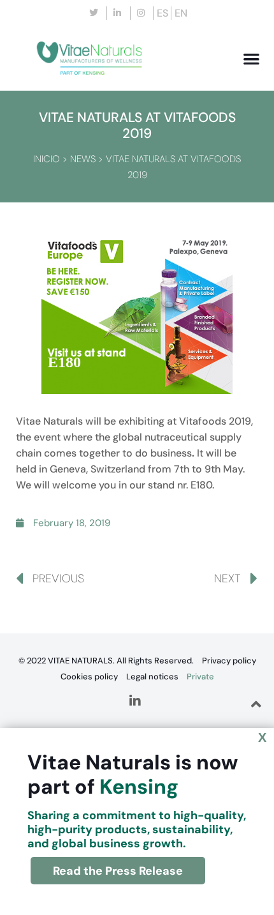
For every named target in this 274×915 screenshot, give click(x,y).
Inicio (46, 159)
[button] (252, 58)
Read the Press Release (118, 871)
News (83, 159)
